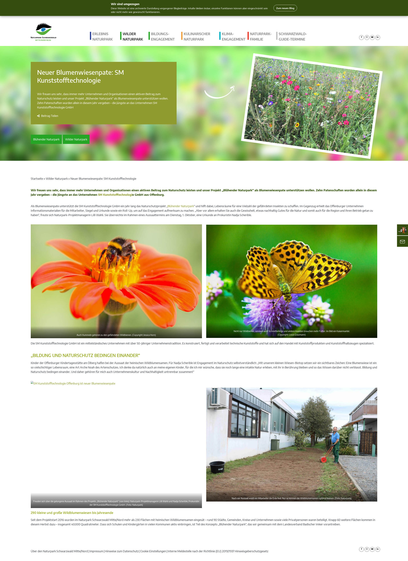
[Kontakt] (402, 241)
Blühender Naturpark (46, 139)
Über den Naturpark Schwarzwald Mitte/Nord (59, 551)
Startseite (37, 178)
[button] (47, 116)
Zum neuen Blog (285, 8)
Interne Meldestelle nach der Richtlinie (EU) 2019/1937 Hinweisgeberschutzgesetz (218, 551)
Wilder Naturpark (133, 36)
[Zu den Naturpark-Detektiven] (402, 229)
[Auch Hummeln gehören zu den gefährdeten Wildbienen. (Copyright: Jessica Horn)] (116, 281)
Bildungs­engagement (163, 36)
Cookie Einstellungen (153, 551)
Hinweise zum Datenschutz (122, 551)
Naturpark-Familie (261, 36)
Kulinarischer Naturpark (197, 36)
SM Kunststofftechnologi (115, 194)
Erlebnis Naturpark (102, 36)
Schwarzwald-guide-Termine (293, 36)
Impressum (96, 551)
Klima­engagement (233, 36)
